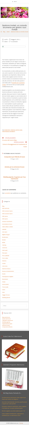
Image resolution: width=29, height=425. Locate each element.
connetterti (8, 193)
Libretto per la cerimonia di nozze (14, 167)
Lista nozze (4, 266)
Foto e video (5, 258)
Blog (3, 206)
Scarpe (3, 282)
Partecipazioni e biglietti (7, 276)
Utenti (6, 41)
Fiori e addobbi (5, 255)
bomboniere (7, 130)
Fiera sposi (4, 253)
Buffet (3, 242)
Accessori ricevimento (7, 221)
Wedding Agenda (6, 322)
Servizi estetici (5, 284)
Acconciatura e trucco (7, 224)
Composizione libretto (7, 327)
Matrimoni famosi (6, 268)
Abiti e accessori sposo (7, 213)
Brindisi (4, 240)
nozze (20, 130)
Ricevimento (5, 279)
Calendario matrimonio (7, 320)
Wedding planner (6, 297)
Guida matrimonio (6, 319)
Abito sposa (5, 216)
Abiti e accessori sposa (7, 211)
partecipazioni (5, 131)
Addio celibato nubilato (7, 226)
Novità (3, 274)
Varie (3, 292)
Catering (4, 245)
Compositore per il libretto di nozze (14, 157)
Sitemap (21, 423)
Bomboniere (5, 237)
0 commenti (14, 41)
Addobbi (4, 229)
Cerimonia (12, 130)
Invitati (17, 130)
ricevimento (12, 131)
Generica (4, 260)
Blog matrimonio (6, 317)
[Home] (1, 31)
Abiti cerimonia (5, 208)
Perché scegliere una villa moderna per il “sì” (13, 411)
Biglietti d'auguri (6, 234)
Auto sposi (4, 232)
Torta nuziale (5, 287)
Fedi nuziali (4, 250)
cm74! (6, 39)
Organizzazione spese (7, 323)
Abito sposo (5, 219)
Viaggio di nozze (6, 295)
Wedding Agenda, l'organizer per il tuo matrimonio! (14, 178)
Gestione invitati (6, 325)
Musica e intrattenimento (8, 271)
